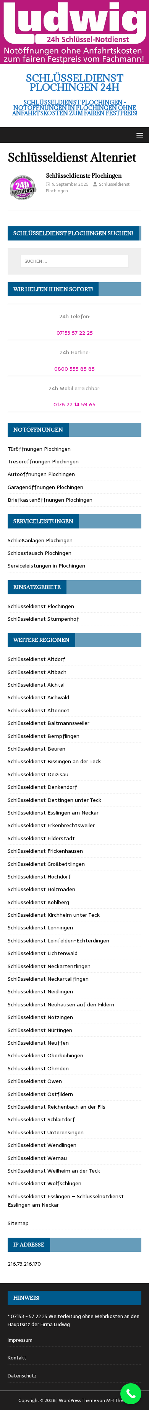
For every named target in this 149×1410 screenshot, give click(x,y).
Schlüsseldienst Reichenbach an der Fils (56, 1106)
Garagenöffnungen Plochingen (45, 487)
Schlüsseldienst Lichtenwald (43, 953)
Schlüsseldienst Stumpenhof (43, 619)
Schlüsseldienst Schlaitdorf (41, 1119)
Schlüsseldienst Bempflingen (43, 736)
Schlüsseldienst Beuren (36, 748)
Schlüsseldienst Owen (35, 1081)
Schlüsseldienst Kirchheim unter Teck (54, 915)
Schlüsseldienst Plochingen (41, 606)
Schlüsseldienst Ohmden (38, 1068)
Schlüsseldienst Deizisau (38, 774)
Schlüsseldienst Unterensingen (46, 1132)
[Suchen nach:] (75, 261)
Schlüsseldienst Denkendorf (42, 787)
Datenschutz (22, 1376)
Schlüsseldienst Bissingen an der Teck (54, 761)
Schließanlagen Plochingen (40, 540)
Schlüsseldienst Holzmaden (41, 889)
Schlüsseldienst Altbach (37, 672)
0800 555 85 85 (74, 369)
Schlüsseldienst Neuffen (38, 1043)
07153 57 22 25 (75, 333)
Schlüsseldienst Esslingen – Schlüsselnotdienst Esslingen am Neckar (66, 1200)
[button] (138, 134)
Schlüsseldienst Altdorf (36, 659)
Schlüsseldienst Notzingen (40, 1017)
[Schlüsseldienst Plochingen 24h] (74, 60)
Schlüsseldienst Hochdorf (39, 876)
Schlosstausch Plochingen (39, 553)
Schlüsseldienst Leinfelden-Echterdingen (58, 940)
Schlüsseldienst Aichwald (38, 697)
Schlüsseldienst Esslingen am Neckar (53, 812)
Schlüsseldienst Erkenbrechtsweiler (51, 825)
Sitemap (18, 1223)
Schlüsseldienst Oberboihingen (45, 1055)
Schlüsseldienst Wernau (37, 1158)
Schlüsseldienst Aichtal (36, 684)
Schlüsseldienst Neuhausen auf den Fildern (61, 1004)
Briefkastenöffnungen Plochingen (50, 500)
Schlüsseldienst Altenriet (39, 710)
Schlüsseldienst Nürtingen (40, 1030)
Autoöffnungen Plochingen (41, 474)
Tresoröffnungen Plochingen (43, 461)
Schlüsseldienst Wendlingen (42, 1145)
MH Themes (118, 1400)
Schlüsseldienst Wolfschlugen (44, 1183)
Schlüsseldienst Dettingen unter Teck (54, 800)
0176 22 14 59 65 (74, 404)
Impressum (20, 1340)
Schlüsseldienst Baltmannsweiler (48, 723)
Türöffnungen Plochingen (39, 449)
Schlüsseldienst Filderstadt (41, 838)
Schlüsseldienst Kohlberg (38, 902)
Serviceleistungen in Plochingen (46, 565)
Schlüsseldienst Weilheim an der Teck (54, 1170)
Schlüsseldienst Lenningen (40, 927)
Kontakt (17, 1358)
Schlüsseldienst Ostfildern (40, 1094)
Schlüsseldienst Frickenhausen (45, 851)
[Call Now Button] (130, 1393)
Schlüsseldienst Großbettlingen (46, 864)
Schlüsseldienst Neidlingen (40, 991)
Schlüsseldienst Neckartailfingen (48, 979)
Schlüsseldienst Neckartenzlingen (49, 966)
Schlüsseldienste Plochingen (83, 175)
